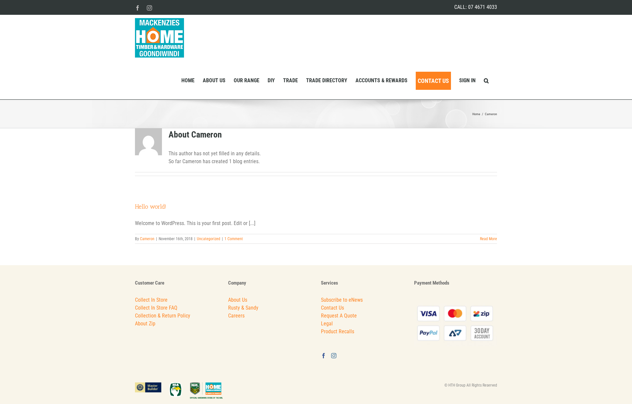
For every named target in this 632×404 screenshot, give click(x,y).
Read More (488, 239)
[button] (486, 80)
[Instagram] (333, 355)
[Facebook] (323, 355)
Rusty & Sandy (243, 308)
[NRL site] (206, 385)
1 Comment (233, 239)
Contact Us (332, 308)
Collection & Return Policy (162, 316)
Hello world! (150, 206)
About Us (237, 300)
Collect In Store (151, 300)
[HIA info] (179, 385)
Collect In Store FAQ (156, 308)
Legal (327, 323)
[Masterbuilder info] (152, 385)
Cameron (147, 239)
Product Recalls (337, 331)
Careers (236, 316)
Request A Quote (339, 316)
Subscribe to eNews (342, 300)
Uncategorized (208, 239)
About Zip (145, 323)
